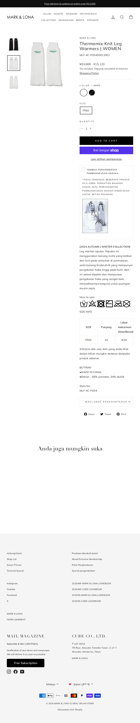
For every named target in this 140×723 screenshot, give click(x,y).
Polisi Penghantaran (82, 565)
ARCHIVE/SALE (88, 13)
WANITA (58, 13)
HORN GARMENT (16, 619)
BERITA (80, 20)
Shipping (98, 68)
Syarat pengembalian (83, 570)
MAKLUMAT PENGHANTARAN (106, 401)
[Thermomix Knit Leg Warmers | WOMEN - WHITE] (18, 513)
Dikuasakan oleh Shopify (70, 709)
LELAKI (47, 13)
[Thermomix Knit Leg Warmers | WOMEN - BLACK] (23, 513)
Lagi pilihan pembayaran (106, 159)
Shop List (11, 559)
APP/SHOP (93, 20)
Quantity (87, 121)
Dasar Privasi (14, 565)
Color (90, 85)
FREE (86, 110)
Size (83, 103)
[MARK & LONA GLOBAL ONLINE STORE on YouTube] (22, 671)
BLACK (91, 92)
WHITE (83, 92)
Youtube (11, 589)
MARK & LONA (88, 38)
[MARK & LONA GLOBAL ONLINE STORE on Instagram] (9, 671)
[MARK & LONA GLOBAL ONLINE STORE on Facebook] (15, 671)
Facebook (12, 595)
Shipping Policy (89, 73)
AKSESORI (72, 13)
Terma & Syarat (15, 570)
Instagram (12, 583)
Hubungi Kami (14, 553)
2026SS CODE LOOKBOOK (86, 601)
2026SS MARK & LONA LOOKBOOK (91, 595)
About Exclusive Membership (87, 559)
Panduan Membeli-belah (85, 553)
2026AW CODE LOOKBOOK (87, 589)
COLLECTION (48, 20)
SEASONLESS (66, 20)
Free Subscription (25, 663)
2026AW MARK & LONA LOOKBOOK (91, 583)
